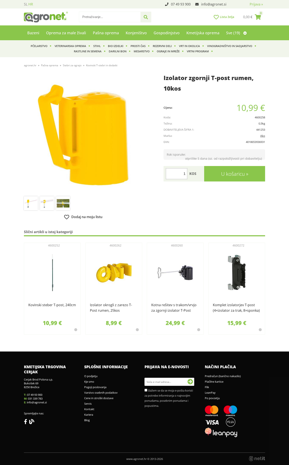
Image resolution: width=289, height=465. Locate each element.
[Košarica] (252, 17)
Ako (262, 136)
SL (26, 4)
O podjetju (91, 376)
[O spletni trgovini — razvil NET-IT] (257, 458)
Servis (88, 403)
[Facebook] (26, 422)
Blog (87, 420)
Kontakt (89, 409)
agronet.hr (30, 65)
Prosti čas (138, 46)
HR (30, 4)
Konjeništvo (136, 32)
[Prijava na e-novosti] (190, 382)
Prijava (256, 4)
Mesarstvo (142, 51)
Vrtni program (198, 51)
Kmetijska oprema (202, 32)
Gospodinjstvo (167, 32)
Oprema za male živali (66, 32)
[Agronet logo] (46, 17)
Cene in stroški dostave (98, 398)
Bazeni (33, 32)
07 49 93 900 (181, 4)
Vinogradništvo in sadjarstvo (229, 46)
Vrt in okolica (189, 46)
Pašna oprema (106, 32)
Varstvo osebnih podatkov (101, 392)
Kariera (88, 415)
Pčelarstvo (39, 46)
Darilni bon (118, 51)
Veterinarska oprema (70, 46)
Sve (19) (233, 32)
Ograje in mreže (168, 51)
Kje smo (89, 381)
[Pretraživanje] (145, 17)
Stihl (97, 46)
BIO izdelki (115, 46)
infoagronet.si (213, 4)
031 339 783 (35, 398)
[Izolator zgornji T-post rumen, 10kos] (83, 135)
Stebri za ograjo (72, 65)
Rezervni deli (162, 46)
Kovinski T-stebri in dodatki (101, 65)
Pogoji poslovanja (95, 387)
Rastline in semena (88, 51)
